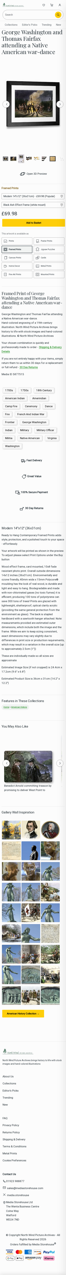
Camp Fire (11, 406)
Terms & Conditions (14, 1146)
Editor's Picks (29, 24)
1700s (9, 390)
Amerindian (39, 398)
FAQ (5, 1118)
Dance (49, 406)
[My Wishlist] (43, 5)
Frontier (10, 422)
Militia (8, 438)
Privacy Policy (11, 1125)
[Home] (13, 4)
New (58, 24)
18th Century (44, 390)
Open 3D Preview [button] (36, 173)
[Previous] (6, 104)
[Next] (59, 104)
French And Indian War (30, 414)
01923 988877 (15, 1181)
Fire (7, 414)
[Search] (58, 15)
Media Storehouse (43, 1244)
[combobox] (29, 15)
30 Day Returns (29, 367)
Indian (8, 430)
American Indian (15, 398)
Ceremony (31, 406)
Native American (30, 438)
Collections (11, 24)
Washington (12, 446)
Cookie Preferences (14, 1160)
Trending (46, 24)
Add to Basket (33, 222)
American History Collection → (23, 1013)
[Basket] (51, 5)
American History (19, 707)
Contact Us (9, 1174)
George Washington (34, 422)
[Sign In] (59, 5)
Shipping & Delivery (14, 1139)
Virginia (52, 438)
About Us (8, 1076)
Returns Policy (11, 1132)
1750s (25, 390)
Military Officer (45, 430)
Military (24, 430)
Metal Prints (10, 1153)
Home (6, 707)
